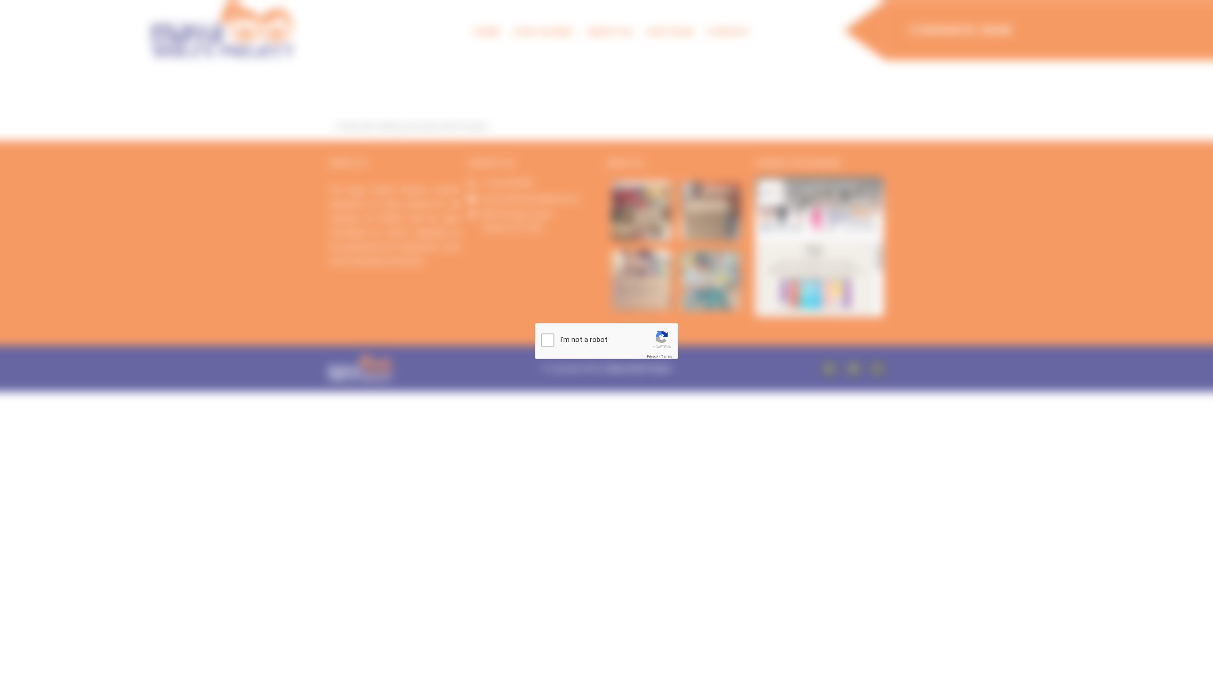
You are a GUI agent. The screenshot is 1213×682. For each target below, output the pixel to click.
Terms (666, 356)
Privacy (652, 356)
